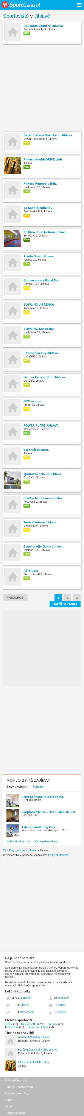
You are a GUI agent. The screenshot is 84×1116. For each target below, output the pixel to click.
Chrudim (52, 1024)
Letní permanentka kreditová (43, 797)
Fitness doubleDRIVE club (33, 1062)
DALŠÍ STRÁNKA (65, 604)
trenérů (62, 1012)
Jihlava (32, 850)
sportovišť (25, 997)
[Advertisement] (42, 88)
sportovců (63, 997)
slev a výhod (27, 1012)
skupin (61, 1004)
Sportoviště (16, 16)
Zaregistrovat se (46, 841)
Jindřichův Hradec (37, 1027)
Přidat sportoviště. (58, 855)
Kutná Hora (12, 1027)
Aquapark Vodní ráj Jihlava (34, 1037)
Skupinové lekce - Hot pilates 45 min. (49, 812)
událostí (24, 1004)
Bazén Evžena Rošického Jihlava (37, 1049)
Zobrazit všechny (18, 841)
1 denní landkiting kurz (38, 827)
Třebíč (8, 1024)
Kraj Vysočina (17, 850)
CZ (4, 850)
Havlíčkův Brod (30, 1024)
